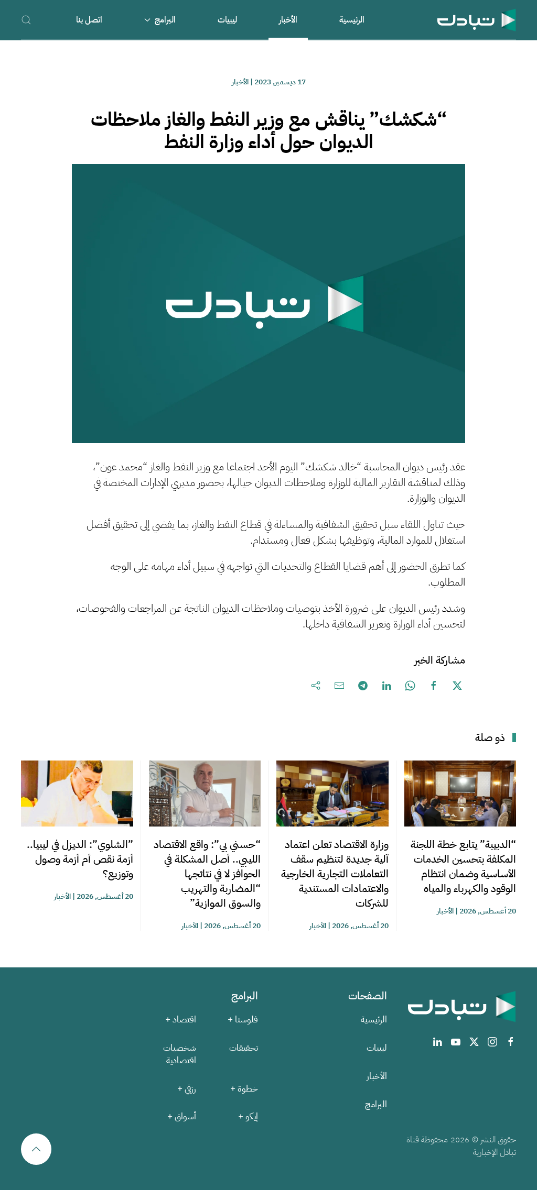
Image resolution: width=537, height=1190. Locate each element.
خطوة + (244, 1088)
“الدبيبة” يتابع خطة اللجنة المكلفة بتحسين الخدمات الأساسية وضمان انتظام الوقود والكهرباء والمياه (463, 866)
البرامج (376, 1104)
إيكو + (248, 1116)
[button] (26, 19)
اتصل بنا (89, 20)
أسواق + (181, 1116)
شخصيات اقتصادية (179, 1054)
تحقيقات (243, 1047)
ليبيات (227, 20)
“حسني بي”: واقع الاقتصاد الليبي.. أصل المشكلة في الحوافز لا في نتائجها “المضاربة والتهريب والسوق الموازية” (207, 873)
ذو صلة (490, 737)
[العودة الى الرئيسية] (476, 19)
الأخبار (288, 20)
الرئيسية (351, 20)
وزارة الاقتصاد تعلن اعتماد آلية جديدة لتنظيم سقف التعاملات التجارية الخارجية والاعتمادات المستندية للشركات (335, 873)
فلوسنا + (243, 1019)
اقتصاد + (180, 1019)
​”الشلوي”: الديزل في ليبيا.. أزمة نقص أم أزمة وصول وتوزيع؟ (80, 859)
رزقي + (186, 1088)
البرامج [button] (165, 20)
